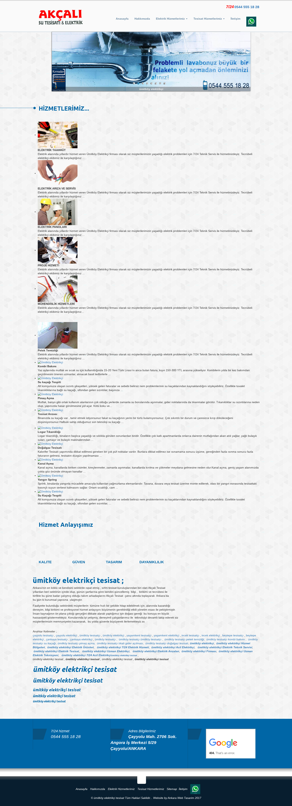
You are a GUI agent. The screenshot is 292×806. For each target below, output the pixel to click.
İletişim (235, 18)
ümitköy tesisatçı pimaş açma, (76, 643)
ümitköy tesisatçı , (106, 639)
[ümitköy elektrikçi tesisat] (61, 17)
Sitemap (172, 789)
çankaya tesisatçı (57, 639)
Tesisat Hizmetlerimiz (150, 789)
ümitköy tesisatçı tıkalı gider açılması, (120, 643)
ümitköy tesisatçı (89, 635)
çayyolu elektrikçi (66, 635)
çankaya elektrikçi (81, 639)
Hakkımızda (142, 18)
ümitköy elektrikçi (113, 635)
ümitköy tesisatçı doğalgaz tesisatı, (167, 643)
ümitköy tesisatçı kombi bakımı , (226, 639)
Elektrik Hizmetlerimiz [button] (171, 18)
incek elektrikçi (211, 635)
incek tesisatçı (190, 635)
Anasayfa (122, 18)
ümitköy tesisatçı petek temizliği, (184, 639)
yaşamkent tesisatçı (139, 635)
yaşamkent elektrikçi (166, 635)
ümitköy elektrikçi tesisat (124, 655)
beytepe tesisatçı (233, 635)
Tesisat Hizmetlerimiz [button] (208, 18)
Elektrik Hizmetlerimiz (121, 789)
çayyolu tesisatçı (43, 635)
